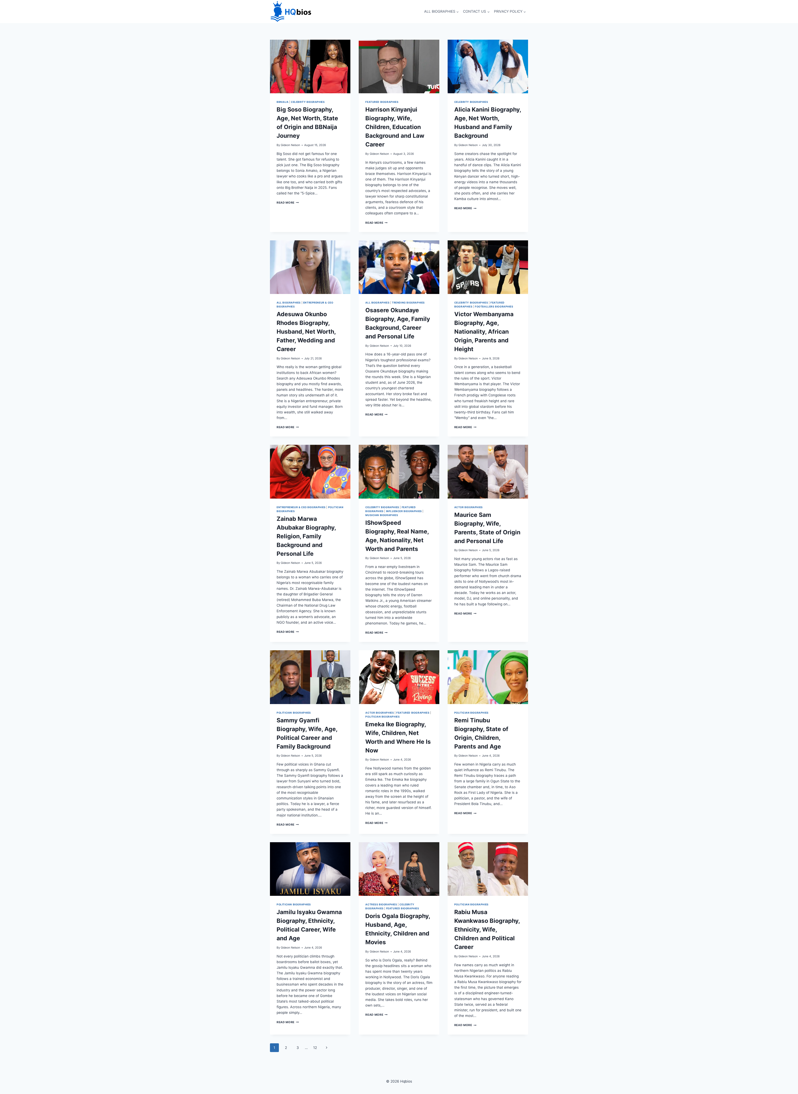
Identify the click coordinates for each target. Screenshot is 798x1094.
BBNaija (282, 101)
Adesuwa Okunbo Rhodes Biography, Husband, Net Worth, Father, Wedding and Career (306, 332)
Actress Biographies (381, 904)
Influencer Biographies (404, 511)
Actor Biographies (468, 507)
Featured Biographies (381, 101)
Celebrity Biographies (308, 101)
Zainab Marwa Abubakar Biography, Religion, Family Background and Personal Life (306, 536)
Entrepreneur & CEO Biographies (301, 507)
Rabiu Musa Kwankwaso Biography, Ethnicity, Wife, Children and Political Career (487, 929)
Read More (288, 202)
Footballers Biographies (494, 306)
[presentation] (310, 66)
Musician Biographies (381, 515)
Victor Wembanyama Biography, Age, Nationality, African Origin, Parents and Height (484, 332)
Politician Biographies (294, 712)
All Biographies (289, 302)
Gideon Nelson (290, 145)
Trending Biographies (408, 302)
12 (315, 1048)
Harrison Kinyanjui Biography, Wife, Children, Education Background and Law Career (394, 127)
